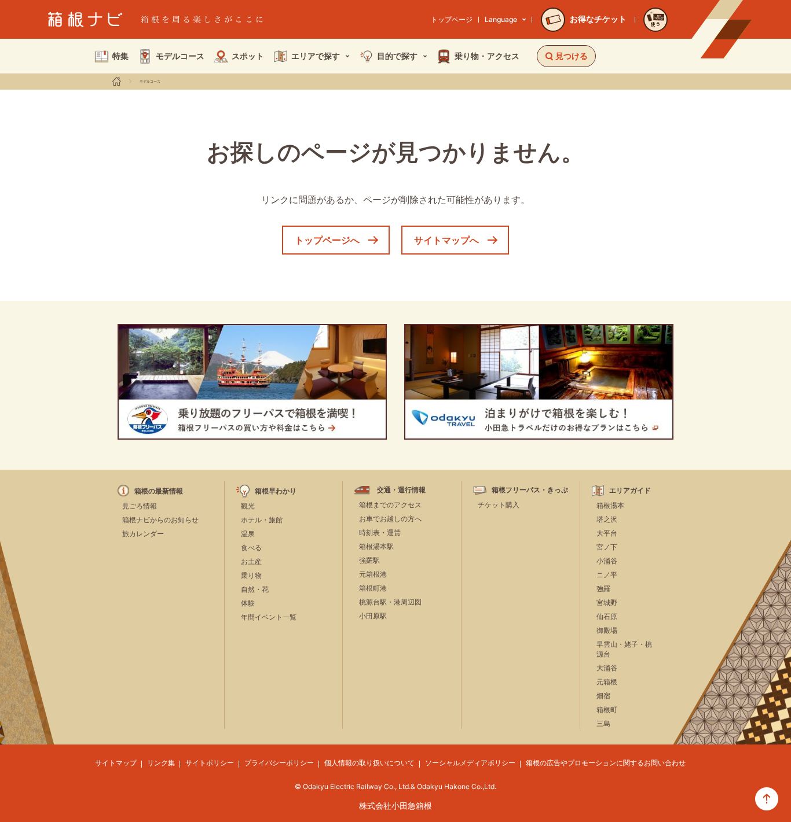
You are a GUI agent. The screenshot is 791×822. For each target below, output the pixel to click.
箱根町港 (373, 588)
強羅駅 (369, 560)
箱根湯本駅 (376, 546)
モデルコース (150, 81)
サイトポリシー (209, 762)
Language (501, 19)
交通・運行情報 (401, 490)
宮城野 (606, 602)
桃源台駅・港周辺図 (390, 602)
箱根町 (606, 709)
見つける (571, 56)
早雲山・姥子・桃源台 (624, 649)
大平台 (606, 533)
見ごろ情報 (139, 506)
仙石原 (606, 616)
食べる (251, 547)
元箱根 (606, 681)
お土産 (251, 561)
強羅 (603, 588)
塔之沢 (606, 519)
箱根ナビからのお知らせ (160, 519)
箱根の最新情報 (158, 491)
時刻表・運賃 (380, 532)
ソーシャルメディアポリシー (470, 762)
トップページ (452, 19)
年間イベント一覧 (268, 617)
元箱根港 (373, 574)
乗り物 (251, 575)
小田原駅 (373, 615)
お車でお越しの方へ (390, 518)
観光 (248, 506)
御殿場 (606, 630)
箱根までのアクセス (390, 504)
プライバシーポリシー (279, 762)
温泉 (248, 533)
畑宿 (603, 695)
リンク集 (161, 762)
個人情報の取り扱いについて (369, 762)
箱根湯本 (610, 505)
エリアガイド (630, 490)
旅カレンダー (143, 533)
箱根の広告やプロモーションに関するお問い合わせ (606, 762)
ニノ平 (606, 574)
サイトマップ (116, 762)
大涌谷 (606, 668)
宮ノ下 (606, 547)
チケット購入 (498, 504)
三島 (603, 723)
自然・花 (255, 589)
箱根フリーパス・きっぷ (530, 490)
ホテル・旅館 (262, 519)
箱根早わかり (275, 491)
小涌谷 (606, 560)
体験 (248, 603)
